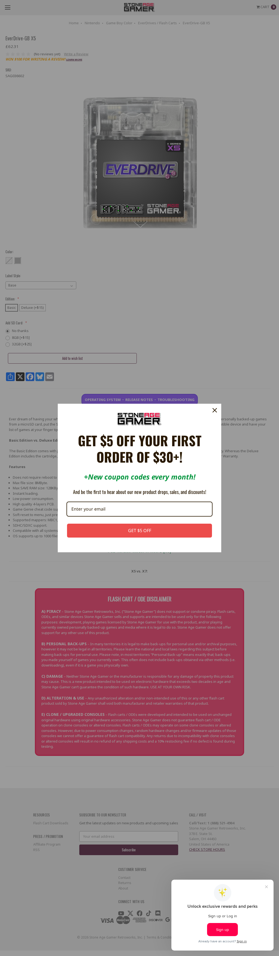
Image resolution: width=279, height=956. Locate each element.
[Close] (214, 410)
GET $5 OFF (139, 530)
